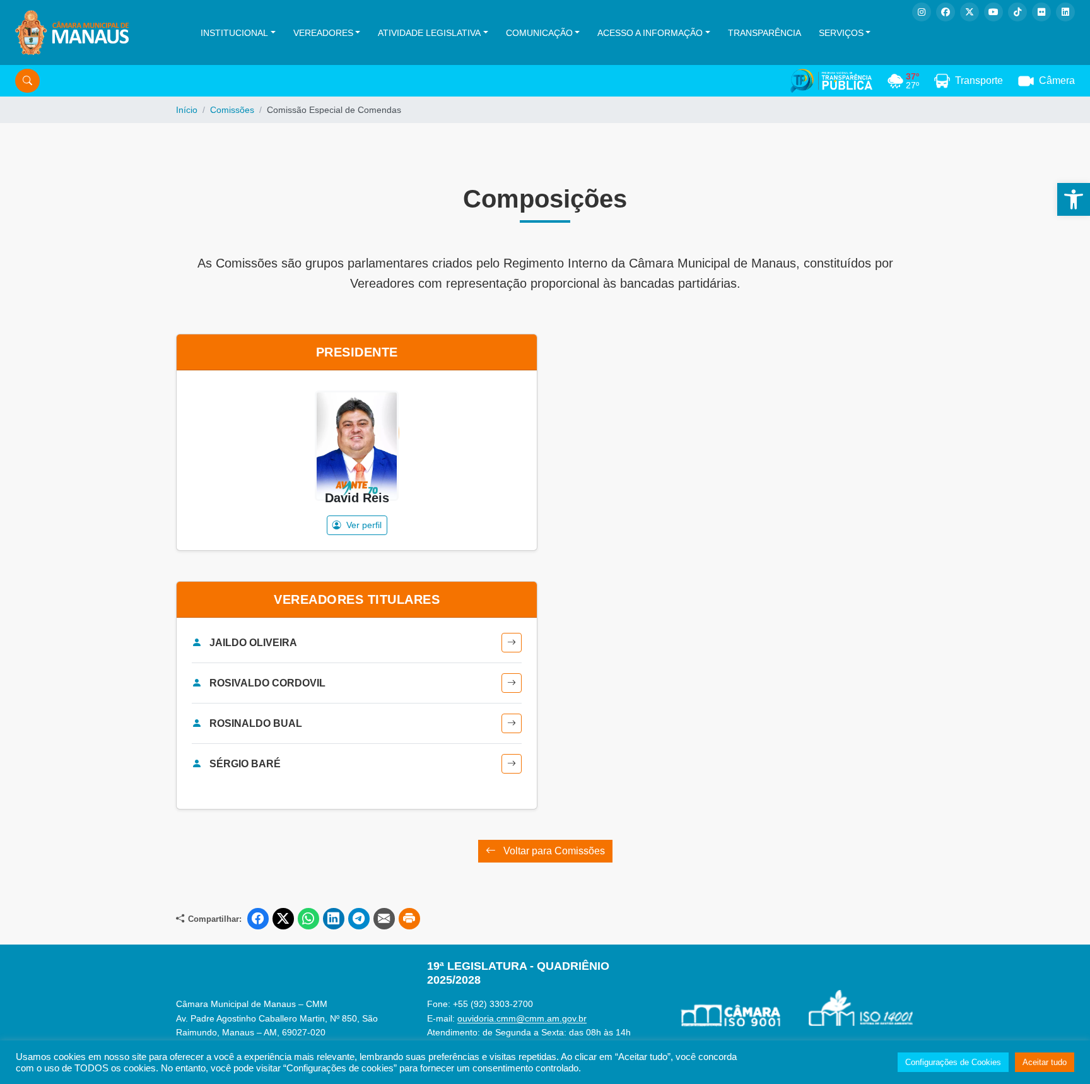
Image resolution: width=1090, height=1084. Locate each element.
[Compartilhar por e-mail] (384, 918)
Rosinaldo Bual (255, 723)
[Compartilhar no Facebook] (258, 918)
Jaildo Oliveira (253, 642)
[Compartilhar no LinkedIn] (333, 918)
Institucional (234, 33)
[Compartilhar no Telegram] (359, 918)
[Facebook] (945, 12)
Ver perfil (363, 525)
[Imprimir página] (409, 918)
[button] (1073, 199)
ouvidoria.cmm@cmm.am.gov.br (522, 1018)
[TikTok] (1017, 12)
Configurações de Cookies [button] (953, 1062)
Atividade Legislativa (429, 33)
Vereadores (323, 33)
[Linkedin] (1065, 12)
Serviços (841, 33)
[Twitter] (969, 12)
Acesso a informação (650, 33)
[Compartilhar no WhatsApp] (308, 918)
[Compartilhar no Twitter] (283, 918)
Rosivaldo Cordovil (267, 683)
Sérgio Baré (245, 763)
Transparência (764, 33)
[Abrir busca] (27, 81)
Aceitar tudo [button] (1045, 1062)
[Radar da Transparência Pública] (831, 81)
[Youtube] (993, 12)
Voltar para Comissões (553, 850)
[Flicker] (1041, 12)
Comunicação (539, 33)
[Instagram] (921, 12)
